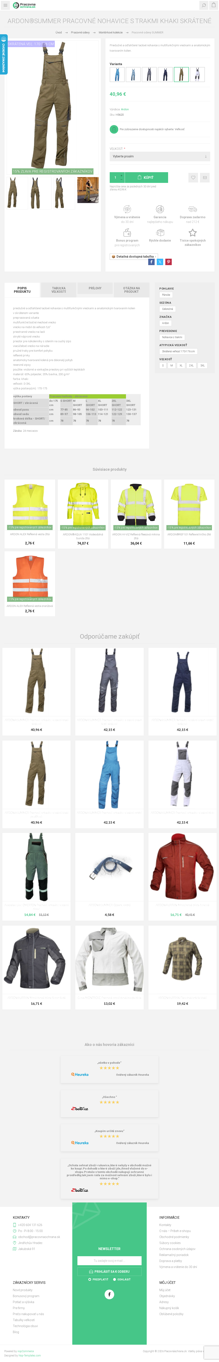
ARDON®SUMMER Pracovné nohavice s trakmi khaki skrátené (36, 722)
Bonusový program (26, 1296)
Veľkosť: (117, 149)
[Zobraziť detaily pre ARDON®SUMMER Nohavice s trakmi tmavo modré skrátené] (165, 81)
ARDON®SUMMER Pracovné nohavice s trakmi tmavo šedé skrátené (109, 722)
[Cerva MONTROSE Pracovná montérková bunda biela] (109, 960)
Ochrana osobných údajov (177, 1249)
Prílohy (95, 288)
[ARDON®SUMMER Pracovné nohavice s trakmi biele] (182, 775)
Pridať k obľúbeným (193, 177)
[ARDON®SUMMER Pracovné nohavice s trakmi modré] (109, 775)
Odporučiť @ (205, 177)
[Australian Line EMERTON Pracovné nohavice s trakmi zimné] (36, 867)
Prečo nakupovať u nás (28, 1314)
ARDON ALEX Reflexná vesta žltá (30, 534)
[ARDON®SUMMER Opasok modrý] (109, 867)
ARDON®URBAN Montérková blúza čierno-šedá (36, 998)
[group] (83, 504)
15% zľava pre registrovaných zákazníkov (53, 171)
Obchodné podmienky (174, 1237)
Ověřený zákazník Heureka (132, 1074)
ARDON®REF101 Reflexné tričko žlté (189, 534)
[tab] (22, 289)
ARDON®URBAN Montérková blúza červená (182, 905)
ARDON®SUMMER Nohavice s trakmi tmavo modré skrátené (182, 722)
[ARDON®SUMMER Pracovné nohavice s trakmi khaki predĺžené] (36, 775)
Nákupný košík (169, 1308)
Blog (16, 1332)
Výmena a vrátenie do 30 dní (178, 1267)
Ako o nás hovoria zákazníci (109, 1044)
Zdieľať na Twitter (160, 262)
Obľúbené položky (171, 1314)
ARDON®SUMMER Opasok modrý (109, 905)
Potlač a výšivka (23, 1302)
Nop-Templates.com (30, 1355)
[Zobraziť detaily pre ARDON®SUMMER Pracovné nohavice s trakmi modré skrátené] (117, 81)
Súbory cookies (170, 1243)
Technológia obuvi (25, 1326)
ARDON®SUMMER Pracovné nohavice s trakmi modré (109, 813)
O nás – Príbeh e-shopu (175, 1231)
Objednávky (167, 1296)
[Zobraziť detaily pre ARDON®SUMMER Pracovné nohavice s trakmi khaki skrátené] (181, 81)
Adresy (164, 1302)
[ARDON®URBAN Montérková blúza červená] (182, 867)
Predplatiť (100, 1279)
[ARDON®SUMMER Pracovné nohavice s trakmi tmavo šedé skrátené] (109, 682)
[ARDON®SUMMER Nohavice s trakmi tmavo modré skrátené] (182, 682)
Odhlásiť (123, 1279)
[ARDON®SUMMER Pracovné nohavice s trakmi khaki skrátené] (36, 682)
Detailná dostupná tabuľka (135, 256)
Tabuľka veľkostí (59, 290)
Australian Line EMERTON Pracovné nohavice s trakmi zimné (36, 907)
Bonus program (127, 237)
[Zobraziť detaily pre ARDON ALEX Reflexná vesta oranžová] (29, 576)
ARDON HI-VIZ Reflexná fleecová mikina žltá (136, 536)
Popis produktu (22, 290)
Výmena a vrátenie (127, 214)
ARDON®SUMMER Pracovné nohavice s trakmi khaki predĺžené (36, 815)
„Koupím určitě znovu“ (109, 1131)
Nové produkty (23, 1290)
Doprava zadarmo (193, 214)
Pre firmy (19, 1308)
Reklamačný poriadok (174, 1255)
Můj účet (164, 1290)
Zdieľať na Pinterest (168, 262)
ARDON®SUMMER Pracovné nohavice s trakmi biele (182, 813)
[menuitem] (182, 1225)
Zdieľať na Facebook (151, 262)
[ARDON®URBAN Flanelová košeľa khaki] (182, 960)
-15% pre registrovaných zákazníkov (30, 527)
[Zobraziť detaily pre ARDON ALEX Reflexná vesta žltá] (29, 504)
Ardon (125, 109)
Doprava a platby (170, 1261)
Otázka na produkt (131, 290)
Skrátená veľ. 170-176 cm (31, 44)
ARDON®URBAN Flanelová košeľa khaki (182, 998)
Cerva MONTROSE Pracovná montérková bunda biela (109, 998)
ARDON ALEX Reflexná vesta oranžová (30, 606)
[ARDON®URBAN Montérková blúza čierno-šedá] (36, 960)
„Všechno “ (109, 1097)
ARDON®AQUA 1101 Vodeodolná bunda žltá (83, 536)
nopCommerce (26, 1351)
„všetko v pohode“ (109, 1062)
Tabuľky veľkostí (24, 1320)
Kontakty (165, 1225)
